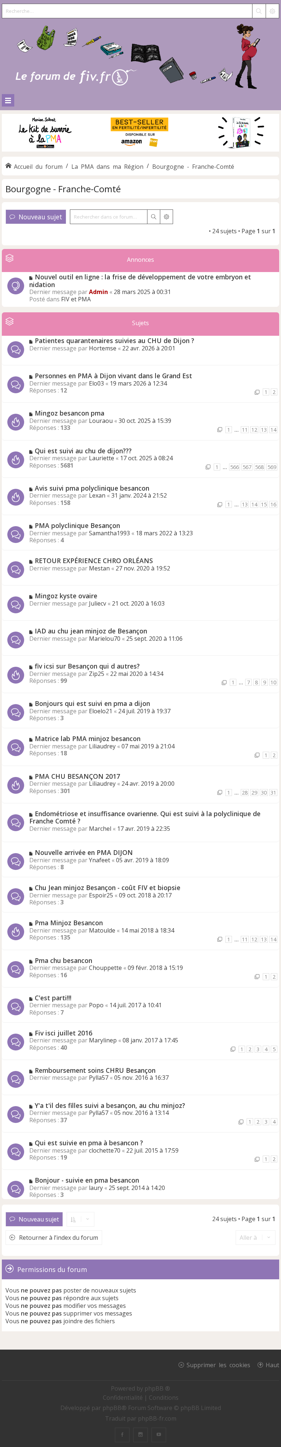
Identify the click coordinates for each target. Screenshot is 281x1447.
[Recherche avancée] (272, 11)
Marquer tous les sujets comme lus (159, 231)
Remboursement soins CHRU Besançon (95, 1070)
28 (245, 792)
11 (245, 429)
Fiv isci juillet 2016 (63, 1032)
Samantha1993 (109, 533)
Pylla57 (98, 1078)
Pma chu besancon (63, 960)
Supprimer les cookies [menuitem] (218, 1365)
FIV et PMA (76, 299)
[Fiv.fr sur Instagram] (140, 1435)
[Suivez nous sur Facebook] (122, 1435)
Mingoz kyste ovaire (66, 595)
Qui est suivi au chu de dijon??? (83, 450)
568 (259, 467)
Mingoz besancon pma (69, 413)
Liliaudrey (102, 746)
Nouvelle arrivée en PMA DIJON (84, 852)
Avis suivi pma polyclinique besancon (92, 488)
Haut (272, 1365)
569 (271, 467)
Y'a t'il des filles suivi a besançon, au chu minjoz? (110, 1105)
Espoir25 (101, 895)
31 (273, 792)
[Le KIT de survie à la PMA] (140, 150)
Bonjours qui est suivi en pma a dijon (92, 703)
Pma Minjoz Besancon (69, 922)
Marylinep (103, 1040)
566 (234, 467)
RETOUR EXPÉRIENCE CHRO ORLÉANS (94, 560)
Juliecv (97, 603)
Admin (98, 292)
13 (264, 429)
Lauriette (101, 458)
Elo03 (96, 383)
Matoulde (102, 930)
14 (273, 429)
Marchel (100, 829)
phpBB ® (157, 1388)
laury (96, 1188)
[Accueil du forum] (140, 54)
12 (254, 429)
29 (254, 792)
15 (264, 504)
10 (273, 682)
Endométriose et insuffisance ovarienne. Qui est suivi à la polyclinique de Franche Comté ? (145, 817)
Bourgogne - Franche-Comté (63, 189)
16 (273, 504)
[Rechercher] (258, 11)
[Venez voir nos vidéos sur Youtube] (158, 1435)
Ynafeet (99, 860)
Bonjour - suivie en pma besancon (87, 1180)
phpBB (111, 1408)
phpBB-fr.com (157, 1418)
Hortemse (102, 348)
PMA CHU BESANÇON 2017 (77, 776)
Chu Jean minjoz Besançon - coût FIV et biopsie (107, 887)
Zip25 (96, 674)
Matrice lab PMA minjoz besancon (87, 738)
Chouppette (105, 968)
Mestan (99, 568)
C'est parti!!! (53, 997)
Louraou (101, 421)
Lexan (97, 495)
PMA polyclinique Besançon (77, 525)
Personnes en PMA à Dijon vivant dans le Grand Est (113, 375)
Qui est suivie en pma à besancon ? (89, 1142)
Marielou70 (104, 639)
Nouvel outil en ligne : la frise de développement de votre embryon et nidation (140, 280)
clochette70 (104, 1150)
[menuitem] (123, 1398)
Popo (96, 1005)
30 (264, 792)
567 (247, 467)
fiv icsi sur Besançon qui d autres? (87, 666)
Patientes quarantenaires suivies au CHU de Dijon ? (114, 340)
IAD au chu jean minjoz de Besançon (91, 630)
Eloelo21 (100, 711)
